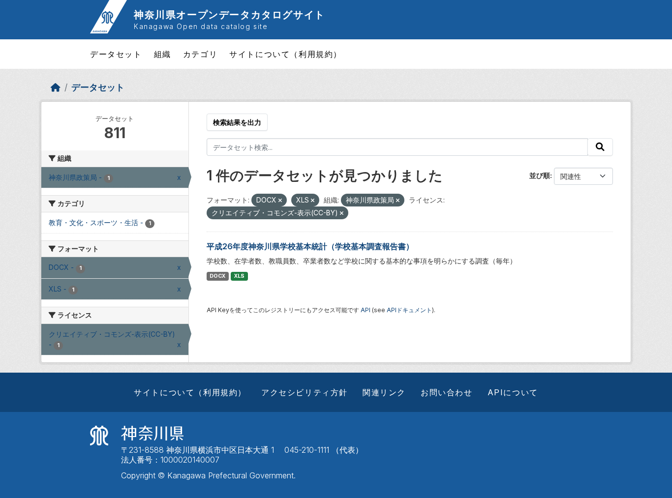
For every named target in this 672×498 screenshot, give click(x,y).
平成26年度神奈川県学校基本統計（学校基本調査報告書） (310, 246)
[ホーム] (56, 87)
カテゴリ (200, 54)
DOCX (217, 276)
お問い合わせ (447, 392)
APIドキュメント (409, 310)
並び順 (539, 175)
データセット (116, 54)
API (365, 310)
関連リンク (384, 392)
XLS (239, 276)
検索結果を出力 (237, 122)
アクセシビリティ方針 (304, 392)
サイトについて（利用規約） (285, 54)
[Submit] (600, 147)
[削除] (280, 200)
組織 (162, 54)
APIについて (513, 392)
